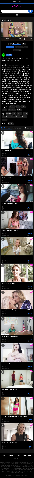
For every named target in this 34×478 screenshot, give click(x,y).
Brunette (12, 106)
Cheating (24, 117)
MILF (17, 106)
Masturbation (12, 110)
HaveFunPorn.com (12, 475)
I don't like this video (11, 44)
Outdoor (19, 110)
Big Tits (23, 106)
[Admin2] (3, 55)
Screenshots (18, 47)
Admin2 (9, 54)
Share (25, 47)
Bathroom (17, 117)
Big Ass (5, 110)
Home (3, 455)
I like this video (8, 44)
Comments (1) (17, 50)
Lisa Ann (10, 123)
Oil (3, 117)
